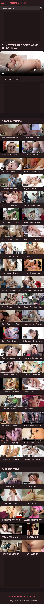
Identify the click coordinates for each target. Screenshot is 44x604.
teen (4, 79)
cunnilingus (14, 79)
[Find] (41, 8)
